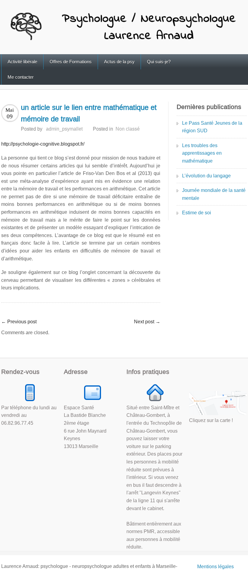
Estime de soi (196, 212)
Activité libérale (22, 61)
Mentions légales (215, 566)
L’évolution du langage (206, 175)
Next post (147, 321)
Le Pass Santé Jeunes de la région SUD (212, 127)
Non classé (128, 128)
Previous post (19, 321)
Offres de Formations (71, 61)
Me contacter (21, 77)
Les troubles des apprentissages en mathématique (202, 153)
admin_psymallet (64, 128)
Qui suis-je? (159, 61)
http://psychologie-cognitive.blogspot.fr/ (42, 144)
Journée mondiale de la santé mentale (214, 194)
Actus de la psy (119, 61)
